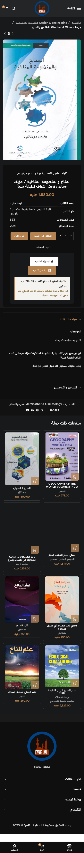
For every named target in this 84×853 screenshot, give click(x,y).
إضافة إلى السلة (43, 236)
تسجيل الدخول (58, 366)
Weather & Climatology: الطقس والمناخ (56, 27)
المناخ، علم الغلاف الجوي (62, 555)
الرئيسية (76, 23)
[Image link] (42, 746)
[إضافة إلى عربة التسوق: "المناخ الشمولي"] (35, 481)
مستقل (22, 492)
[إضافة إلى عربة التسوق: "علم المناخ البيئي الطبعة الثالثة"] (75, 683)
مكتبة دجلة (22, 564)
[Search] (14, 8)
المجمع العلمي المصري (62, 559)
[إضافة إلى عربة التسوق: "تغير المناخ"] (35, 619)
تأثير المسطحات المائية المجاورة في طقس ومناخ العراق (22, 560)
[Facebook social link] (47, 410)
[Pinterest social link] (37, 410)
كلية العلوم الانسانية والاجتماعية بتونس (42, 173)
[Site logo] (42, 8)
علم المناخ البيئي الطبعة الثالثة (62, 692)
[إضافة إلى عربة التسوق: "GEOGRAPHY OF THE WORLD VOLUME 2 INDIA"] (75, 477)
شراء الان (19, 236)
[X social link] (42, 410)
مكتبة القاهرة (32, 825)
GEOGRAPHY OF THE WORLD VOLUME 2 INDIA (62, 485)
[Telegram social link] (27, 410)
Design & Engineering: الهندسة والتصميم (41, 23)
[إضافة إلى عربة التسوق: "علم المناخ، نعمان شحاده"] (35, 685)
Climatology (62, 697)
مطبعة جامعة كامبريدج (62, 701)
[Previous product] (13, 34)
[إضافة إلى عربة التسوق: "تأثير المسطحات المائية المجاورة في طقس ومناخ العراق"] (35, 550)
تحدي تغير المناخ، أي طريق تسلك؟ (62, 627)
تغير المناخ (22, 625)
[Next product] (5, 34)
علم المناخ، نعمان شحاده (22, 692)
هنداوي (62, 632)
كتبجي (62, 491)
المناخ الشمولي (22, 488)
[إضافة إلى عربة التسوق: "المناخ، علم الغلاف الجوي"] (75, 548)
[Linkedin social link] (32, 410)
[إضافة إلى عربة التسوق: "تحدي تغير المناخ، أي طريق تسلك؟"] (75, 619)
